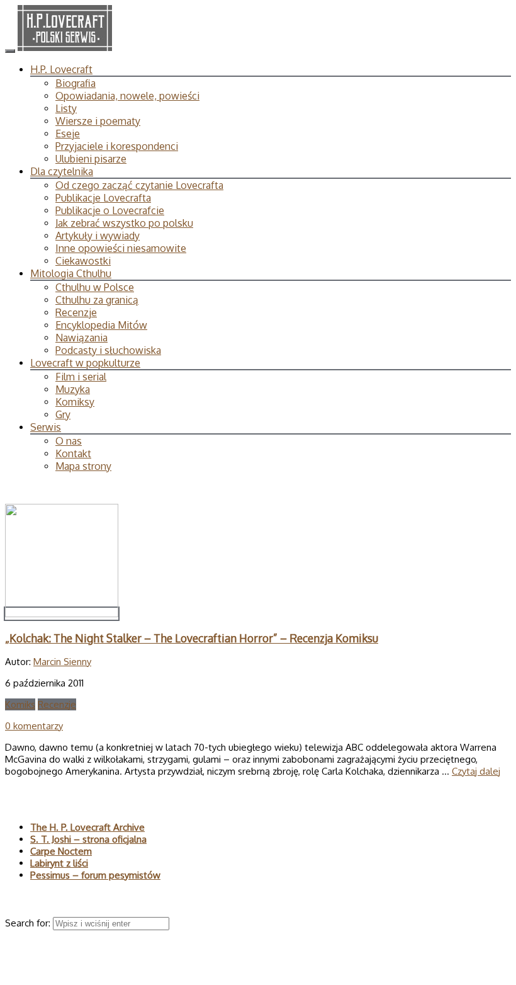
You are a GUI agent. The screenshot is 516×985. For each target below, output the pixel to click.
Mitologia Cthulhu (70, 273)
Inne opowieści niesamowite (120, 248)
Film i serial (80, 376)
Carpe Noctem (61, 851)
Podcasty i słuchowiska (108, 350)
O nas (68, 441)
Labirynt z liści (59, 863)
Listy (66, 108)
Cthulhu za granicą (96, 299)
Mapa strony (83, 466)
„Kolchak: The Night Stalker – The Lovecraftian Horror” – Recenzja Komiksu (191, 638)
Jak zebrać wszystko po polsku (124, 223)
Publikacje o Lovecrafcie (109, 210)
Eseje (67, 133)
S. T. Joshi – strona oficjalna (88, 839)
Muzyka (72, 389)
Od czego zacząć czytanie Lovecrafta (139, 185)
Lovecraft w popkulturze (85, 362)
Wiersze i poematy (97, 121)
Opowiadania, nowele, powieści (127, 95)
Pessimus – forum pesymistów (95, 875)
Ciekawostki (83, 260)
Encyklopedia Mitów (101, 325)
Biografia (75, 83)
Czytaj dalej (476, 771)
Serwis (45, 427)
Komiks (20, 704)
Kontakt (73, 453)
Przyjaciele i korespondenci (116, 146)
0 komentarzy (34, 726)
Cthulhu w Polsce (94, 287)
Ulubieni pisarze (90, 158)
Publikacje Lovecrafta (103, 197)
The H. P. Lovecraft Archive (87, 827)
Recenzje (76, 312)
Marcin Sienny (62, 662)
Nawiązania (81, 337)
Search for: (29, 923)
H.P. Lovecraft (61, 69)
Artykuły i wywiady (97, 235)
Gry (62, 414)
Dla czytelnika (61, 171)
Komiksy (74, 402)
